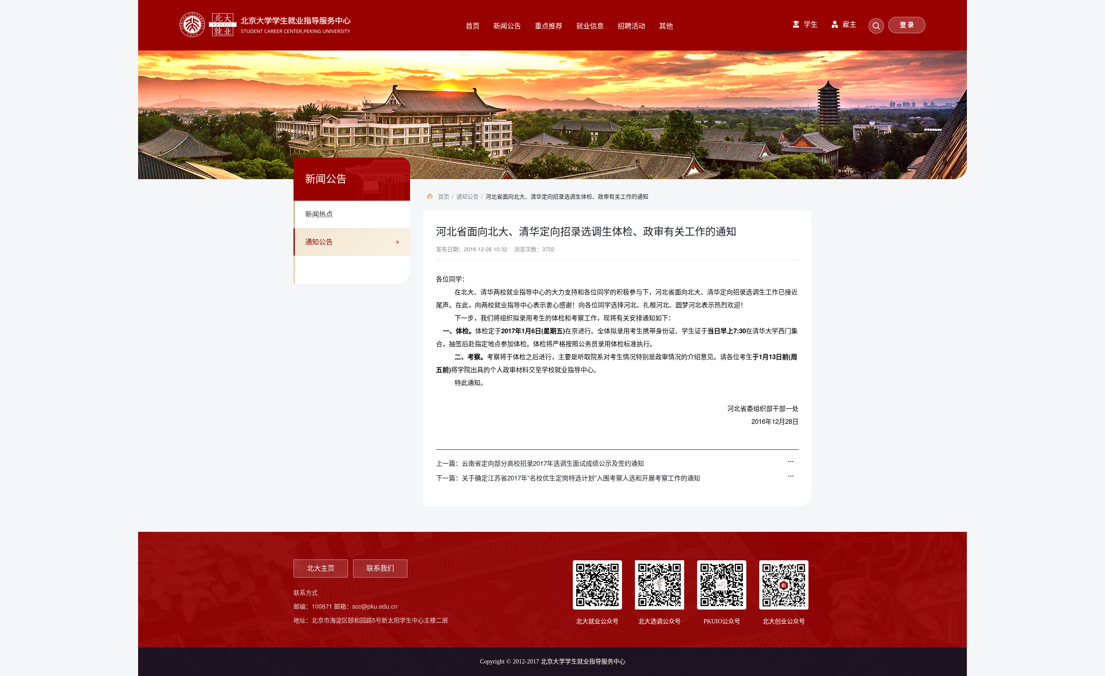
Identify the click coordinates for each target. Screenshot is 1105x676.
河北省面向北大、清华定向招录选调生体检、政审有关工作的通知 (567, 196)
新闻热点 (319, 214)
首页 (443, 196)
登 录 (907, 25)
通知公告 (319, 242)
